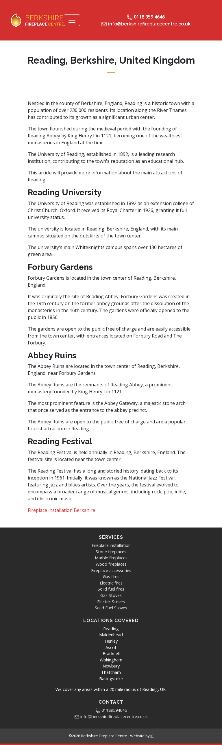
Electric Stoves (111, 601)
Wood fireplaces (111, 564)
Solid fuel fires (111, 589)
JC (151, 735)
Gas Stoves (111, 595)
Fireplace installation (111, 545)
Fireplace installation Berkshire (61, 510)
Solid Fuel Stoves (111, 608)
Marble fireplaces (111, 557)
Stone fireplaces (111, 551)
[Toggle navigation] (72, 20)
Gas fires (111, 576)
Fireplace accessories (111, 570)
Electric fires (111, 583)
